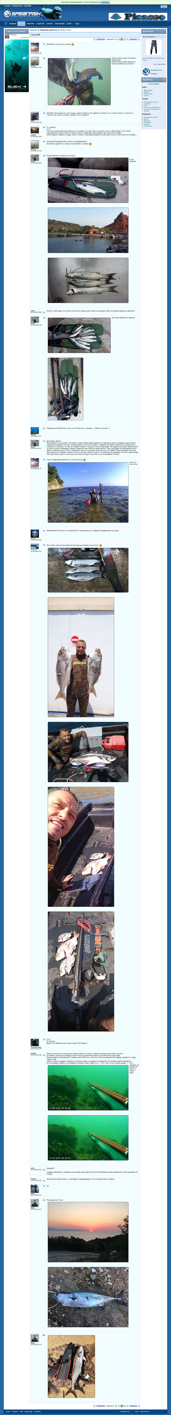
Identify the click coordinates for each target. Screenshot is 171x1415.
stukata (33, 135)
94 (44, 1039)
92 (44, 531)
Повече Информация (92, 2)
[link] (48, 129)
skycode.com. (144, 1411)
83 (44, 113)
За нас (8, 1411)
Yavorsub (34, 550)
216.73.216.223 (25, 37)
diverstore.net (148, 31)
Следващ (133, 39)
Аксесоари (147, 126)
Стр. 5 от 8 (110, 39)
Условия (15, 1411)
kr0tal (32, 121)
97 (44, 1180)
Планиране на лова (151, 102)
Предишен (101, 39)
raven (32, 1193)
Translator (37, 1411)
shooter (33, 66)
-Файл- (102, 1063)
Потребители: (17, 6)
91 (44, 459)
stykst (33, 310)
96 (44, 1170)
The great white (36, 1047)
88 (44, 318)
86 (44, 156)
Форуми (33, 30)
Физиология (148, 94)
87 (44, 312)
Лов (145, 105)
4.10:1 (137, 1411)
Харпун (146, 124)
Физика (146, 92)
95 (44, 1055)
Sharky (33, 538)
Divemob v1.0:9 (156, 70)
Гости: (27, 6)
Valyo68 (33, 434)
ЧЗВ (21, 1411)
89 (44, 428)
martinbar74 (35, 51)
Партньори (28, 1411)
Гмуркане (147, 104)
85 (44, 141)
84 (44, 127)
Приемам (105, 2)
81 (44, 44)
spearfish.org (125, 1411)
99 (44, 1200)
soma (32, 1168)
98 (44, 1186)
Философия (148, 90)
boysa (33, 161)
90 (44, 441)
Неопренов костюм (150, 117)
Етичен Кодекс (153, 84)
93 (44, 545)
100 (44, 1335)
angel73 (33, 1053)
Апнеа (146, 96)
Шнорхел (147, 121)
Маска (146, 119)
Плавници (147, 122)
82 (44, 58)
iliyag (32, 1208)
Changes (154, 74)
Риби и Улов (65, 30)
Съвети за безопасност (152, 107)
